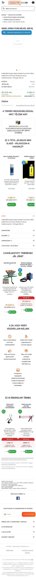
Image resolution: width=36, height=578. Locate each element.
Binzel (32, 82)
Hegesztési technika (15, 14)
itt (32, 559)
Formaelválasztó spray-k (12, 19)
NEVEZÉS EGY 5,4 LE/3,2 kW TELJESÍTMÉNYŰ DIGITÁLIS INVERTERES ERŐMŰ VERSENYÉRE (19, 128)
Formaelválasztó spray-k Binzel (25, 105)
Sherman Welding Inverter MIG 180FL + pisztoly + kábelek (26, 264)
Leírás (4, 216)
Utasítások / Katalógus (10, 246)
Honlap (4, 14)
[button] (12, 312)
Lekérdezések (7, 241)
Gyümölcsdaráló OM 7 (10, 264)
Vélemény (5, 236)
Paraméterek (6, 230)
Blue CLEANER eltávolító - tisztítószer (12, 157)
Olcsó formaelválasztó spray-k (18, 459)
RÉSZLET (11, 204)
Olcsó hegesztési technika (9, 458)
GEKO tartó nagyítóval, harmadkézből (9, 406)
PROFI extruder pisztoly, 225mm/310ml (26, 406)
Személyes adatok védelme (27, 551)
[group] (10, 288)
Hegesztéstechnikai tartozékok (14, 17)
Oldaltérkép (9, 550)
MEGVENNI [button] (13, 312)
